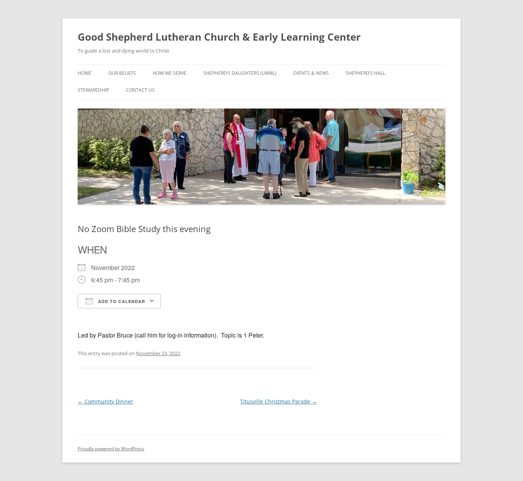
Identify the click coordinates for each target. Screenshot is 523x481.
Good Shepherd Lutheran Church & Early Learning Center (219, 37)
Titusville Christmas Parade (278, 401)
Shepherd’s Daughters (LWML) (239, 73)
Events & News (311, 73)
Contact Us (140, 90)
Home (85, 73)
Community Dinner (105, 401)
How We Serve (169, 73)
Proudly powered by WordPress (111, 448)
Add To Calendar (120, 301)
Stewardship (93, 90)
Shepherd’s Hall (365, 73)
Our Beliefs (122, 73)
